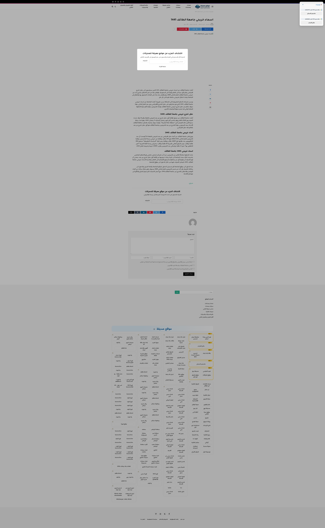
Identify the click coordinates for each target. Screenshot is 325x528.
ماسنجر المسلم (311, 13)
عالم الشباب (311, 22)
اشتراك (145, 61)
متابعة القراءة (162, 66)
